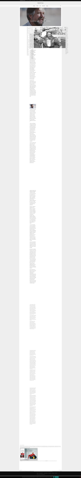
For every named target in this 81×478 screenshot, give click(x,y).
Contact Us (42, 0)
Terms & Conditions (33, 0)
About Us (27, 0)
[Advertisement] (33, 30)
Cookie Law (40, 0)
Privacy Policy (37, 0)
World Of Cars (40, 3)
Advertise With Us (30, 0)
